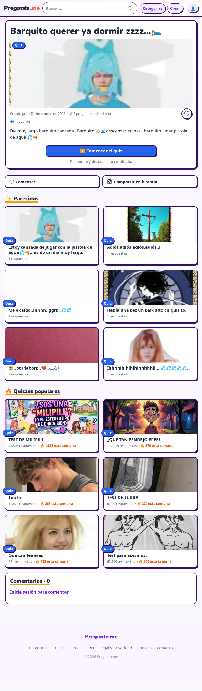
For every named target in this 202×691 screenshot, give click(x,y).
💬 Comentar (22, 181)
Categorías (152, 8)
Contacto (165, 647)
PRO (90, 647)
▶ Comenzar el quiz (101, 151)
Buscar (60, 647)
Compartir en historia (135, 181)
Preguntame (101, 636)
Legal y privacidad (115, 647)
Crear (175, 8)
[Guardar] (186, 113)
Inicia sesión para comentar (39, 592)
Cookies (144, 647)
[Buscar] (130, 8)
